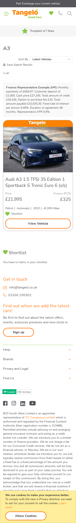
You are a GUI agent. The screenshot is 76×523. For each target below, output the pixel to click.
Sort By (23, 59)
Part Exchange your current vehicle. (38, 3)
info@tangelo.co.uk (23, 287)
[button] (13, 214)
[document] (38, 506)
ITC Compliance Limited (40, 417)
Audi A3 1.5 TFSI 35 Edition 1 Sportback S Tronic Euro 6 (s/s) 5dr (36, 182)
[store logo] (27, 16)
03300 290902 (19, 295)
